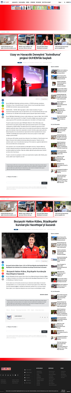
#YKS (28, 310)
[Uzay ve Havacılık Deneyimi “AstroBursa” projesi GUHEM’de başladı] (25, 81)
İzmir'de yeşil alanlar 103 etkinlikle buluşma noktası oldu (62, 152)
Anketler (63, 372)
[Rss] (13, 375)
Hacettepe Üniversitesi (37, 278)
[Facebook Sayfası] (1, 375)
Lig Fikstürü (51, 377)
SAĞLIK (38, 382)
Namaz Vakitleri (52, 374)
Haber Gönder (15, 383)
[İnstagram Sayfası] (6, 375)
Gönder (44, 182)
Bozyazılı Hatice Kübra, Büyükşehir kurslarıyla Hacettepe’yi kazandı (62, 90)
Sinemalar (51, 380)
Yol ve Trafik (51, 372)
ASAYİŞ (38, 385)
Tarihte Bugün (52, 379)
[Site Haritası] (16, 375)
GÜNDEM (32, 2)
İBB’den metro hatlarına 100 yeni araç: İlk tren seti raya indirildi (62, 72)
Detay (63, 390)
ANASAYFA (15, 2)
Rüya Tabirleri (64, 375)
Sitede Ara (63, 371)
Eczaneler (51, 375)
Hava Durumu (52, 371)
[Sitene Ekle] (18, 375)
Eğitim (46, 276)
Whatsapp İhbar (15, 381)
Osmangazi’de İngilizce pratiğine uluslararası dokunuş (62, 171)
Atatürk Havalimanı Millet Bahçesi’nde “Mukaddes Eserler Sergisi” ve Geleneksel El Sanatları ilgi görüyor (62, 145)
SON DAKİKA (22, 2)
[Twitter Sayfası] (4, 375)
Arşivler (28, 377)
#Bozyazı (13, 310)
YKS (42, 284)
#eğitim (32, 310)
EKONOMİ (38, 2)
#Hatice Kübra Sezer (39, 310)
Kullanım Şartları (15, 379)
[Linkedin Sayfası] (11, 375)
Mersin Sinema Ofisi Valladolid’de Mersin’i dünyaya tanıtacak (62, 77)
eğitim (17, 286)
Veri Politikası (3, 383)
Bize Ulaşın (28, 382)
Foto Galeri (28, 369)
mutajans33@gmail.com (20, 318)
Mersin (33, 276)
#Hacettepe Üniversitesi (21, 310)
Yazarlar (28, 375)
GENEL (27, 2)
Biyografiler (63, 374)
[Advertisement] (35, 20)
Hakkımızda (3, 379)
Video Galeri (29, 372)
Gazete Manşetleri (53, 385)
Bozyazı (12, 276)
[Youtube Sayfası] (9, 375)
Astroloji (62, 377)
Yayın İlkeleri (3, 381)
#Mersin (8, 310)
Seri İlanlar (51, 382)
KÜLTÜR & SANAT (46, 2)
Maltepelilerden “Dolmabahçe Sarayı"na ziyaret (62, 165)
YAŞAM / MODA (40, 380)
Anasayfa (3, 32)
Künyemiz (28, 380)
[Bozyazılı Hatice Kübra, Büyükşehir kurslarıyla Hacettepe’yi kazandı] (25, 245)
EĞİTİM (38, 383)
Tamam (63, 391)
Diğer (60, 2)
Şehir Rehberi (52, 383)
